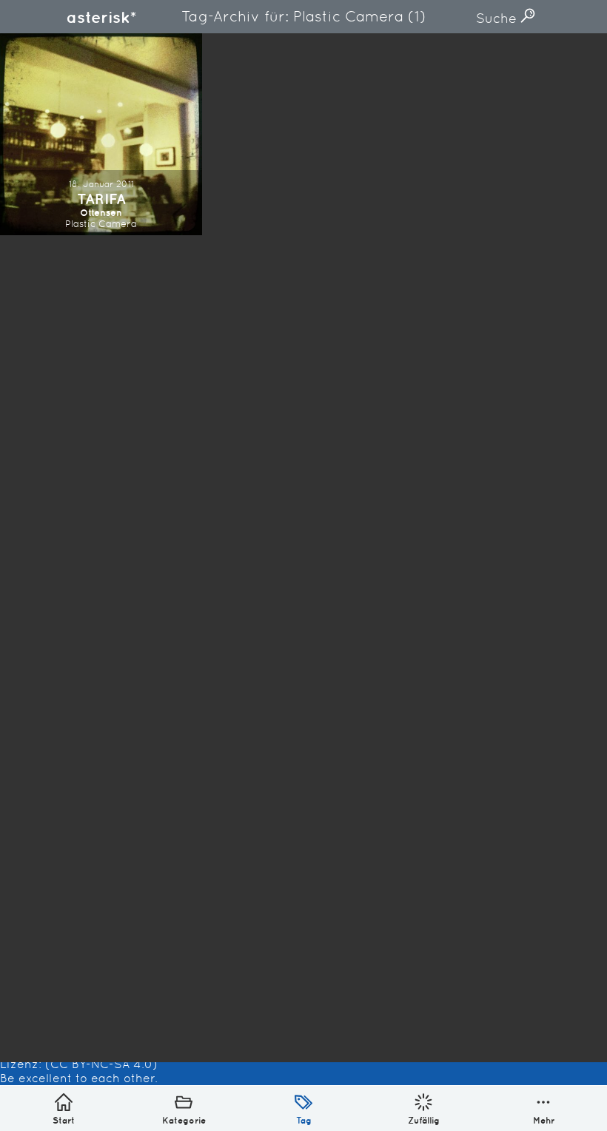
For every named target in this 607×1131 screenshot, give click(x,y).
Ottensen (101, 212)
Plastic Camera (101, 223)
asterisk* (101, 17)
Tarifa (101, 198)
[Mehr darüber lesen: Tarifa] (101, 134)
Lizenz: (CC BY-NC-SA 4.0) (79, 1064)
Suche (498, 18)
